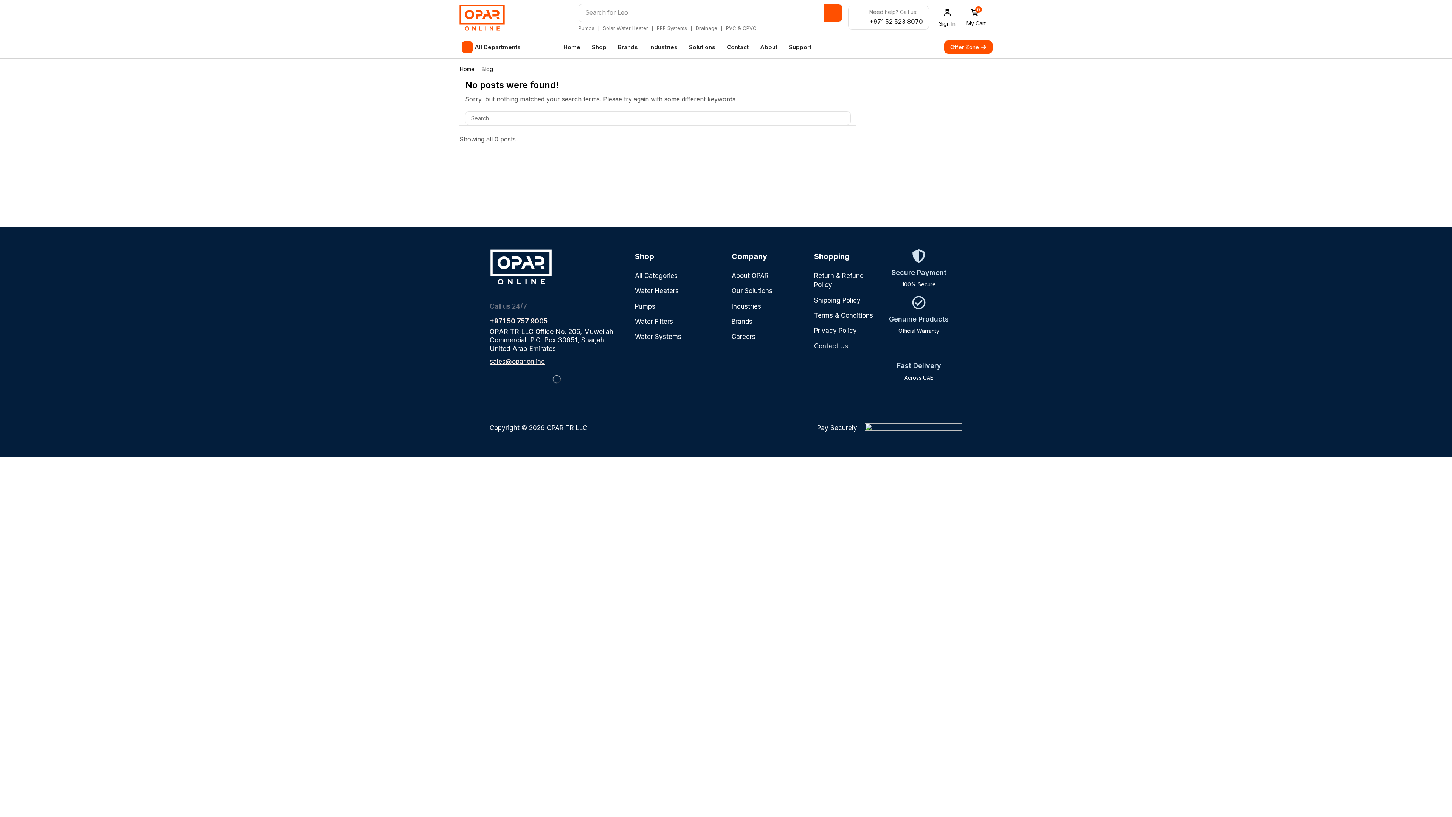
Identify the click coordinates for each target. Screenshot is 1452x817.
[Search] (833, 13)
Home (467, 69)
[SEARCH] (844, 118)
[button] (947, 17)
